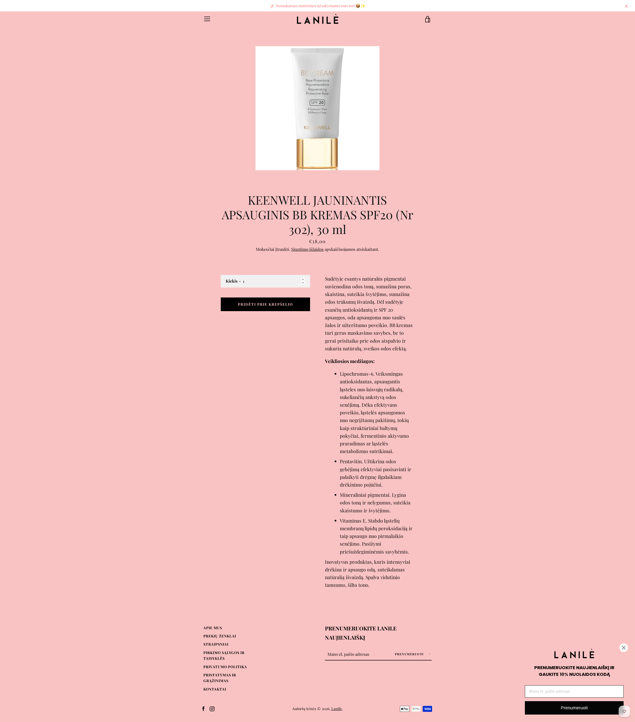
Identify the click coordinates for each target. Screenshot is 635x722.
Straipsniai (215, 644)
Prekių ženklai (219, 635)
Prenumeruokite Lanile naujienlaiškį (361, 633)
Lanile (336, 708)
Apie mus (212, 627)
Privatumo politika (225, 666)
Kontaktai (214, 689)
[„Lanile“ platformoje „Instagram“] (212, 708)
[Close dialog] (623, 647)
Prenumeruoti (410, 654)
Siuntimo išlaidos (307, 249)
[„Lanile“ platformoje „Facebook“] (203, 708)
